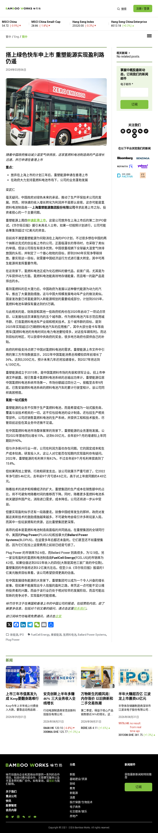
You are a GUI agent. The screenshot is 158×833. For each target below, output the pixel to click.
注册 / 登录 (142, 8)
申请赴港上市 (36, 220)
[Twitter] (128, 131)
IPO (22, 634)
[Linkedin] (134, 131)
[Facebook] (123, 131)
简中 (24, 36)
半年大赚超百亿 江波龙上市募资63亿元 (134, 696)
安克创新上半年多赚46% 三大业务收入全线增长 (59, 698)
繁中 (8, 36)
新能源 (14, 634)
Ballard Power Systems (92, 634)
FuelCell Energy (40, 634)
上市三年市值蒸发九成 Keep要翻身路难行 (22, 696)
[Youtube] (134, 135)
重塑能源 (56, 634)
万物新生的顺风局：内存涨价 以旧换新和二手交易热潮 (97, 698)
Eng (16, 36)
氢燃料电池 (69, 634)
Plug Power (13, 639)
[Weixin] (140, 131)
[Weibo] (146, 131)
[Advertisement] (78, 8)
